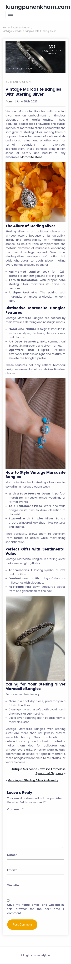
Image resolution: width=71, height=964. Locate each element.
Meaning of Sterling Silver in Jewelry (33, 780)
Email (12, 870)
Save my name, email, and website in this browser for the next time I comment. (35, 909)
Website (13, 885)
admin (10, 101)
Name (12, 855)
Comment (15, 809)
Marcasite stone (31, 157)
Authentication (18, 82)
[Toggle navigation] (10, 14)
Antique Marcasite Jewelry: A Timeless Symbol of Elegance (38, 771)
